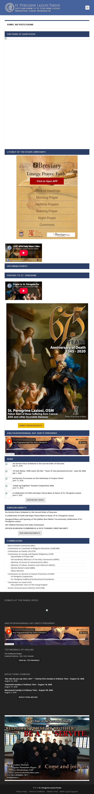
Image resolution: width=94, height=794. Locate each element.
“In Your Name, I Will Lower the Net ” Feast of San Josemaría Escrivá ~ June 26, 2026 (49, 471)
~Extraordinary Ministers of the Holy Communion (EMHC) (34, 559)
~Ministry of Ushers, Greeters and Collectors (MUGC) (32, 565)
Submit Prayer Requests (30, 425)
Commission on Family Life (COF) (22, 551)
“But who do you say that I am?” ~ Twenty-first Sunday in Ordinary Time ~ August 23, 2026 (44, 679)
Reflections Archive (28, 697)
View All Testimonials (29, 660)
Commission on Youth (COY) (20, 582)
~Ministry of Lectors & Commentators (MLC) (29, 562)
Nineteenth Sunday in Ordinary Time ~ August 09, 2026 (29, 690)
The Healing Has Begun (13, 653)
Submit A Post (52, 791)
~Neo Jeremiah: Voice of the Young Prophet (28, 585)
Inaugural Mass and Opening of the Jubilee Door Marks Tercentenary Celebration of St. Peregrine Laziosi (43, 520)
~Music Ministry (17, 571)
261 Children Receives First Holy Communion (24, 525)
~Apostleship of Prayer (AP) (21, 556)
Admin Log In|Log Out (69, 791)
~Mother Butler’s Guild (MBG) (22, 568)
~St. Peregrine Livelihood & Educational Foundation (32, 579)
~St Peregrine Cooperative (21, 576)
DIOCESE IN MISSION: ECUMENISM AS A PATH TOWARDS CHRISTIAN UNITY (36, 528)
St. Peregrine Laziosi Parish (50, 788)
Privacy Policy (21, 791)
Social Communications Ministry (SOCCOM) (26, 588)
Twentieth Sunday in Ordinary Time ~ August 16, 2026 (28, 684)
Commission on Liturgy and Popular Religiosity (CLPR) (30, 554)
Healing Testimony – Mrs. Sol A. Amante (19, 656)
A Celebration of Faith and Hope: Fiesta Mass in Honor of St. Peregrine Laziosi (47, 493)
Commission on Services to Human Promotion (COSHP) (31, 574)
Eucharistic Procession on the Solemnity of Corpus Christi (38, 478)
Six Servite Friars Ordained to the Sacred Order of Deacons (38, 463)
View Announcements (29, 533)
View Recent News (35, 500)
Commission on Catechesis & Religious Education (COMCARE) (34, 548)
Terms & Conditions (37, 791)
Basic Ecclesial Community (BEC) (21, 545)
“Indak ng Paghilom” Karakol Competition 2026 (33, 486)
